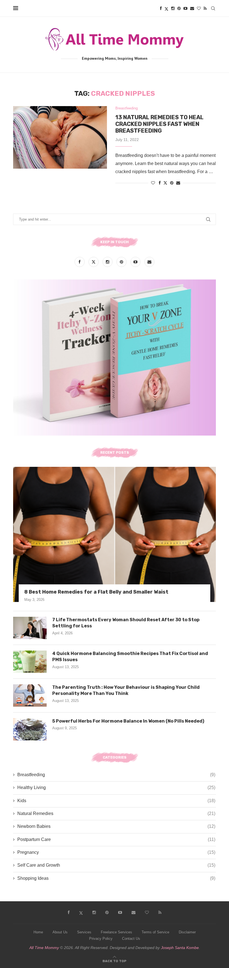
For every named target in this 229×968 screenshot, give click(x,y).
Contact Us (131, 938)
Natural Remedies (116, 813)
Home (38, 932)
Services (84, 932)
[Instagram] (173, 8)
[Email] (192, 8)
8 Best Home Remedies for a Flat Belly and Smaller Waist (96, 592)
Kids (116, 800)
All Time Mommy (44, 947)
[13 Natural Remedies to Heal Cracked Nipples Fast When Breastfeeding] (60, 137)
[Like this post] (153, 183)
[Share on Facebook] (160, 183)
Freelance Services (116, 932)
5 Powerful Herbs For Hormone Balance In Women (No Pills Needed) (128, 721)
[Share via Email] (178, 183)
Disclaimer (187, 932)
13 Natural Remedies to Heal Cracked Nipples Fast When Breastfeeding (159, 124)
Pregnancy (116, 852)
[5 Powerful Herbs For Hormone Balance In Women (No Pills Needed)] (30, 729)
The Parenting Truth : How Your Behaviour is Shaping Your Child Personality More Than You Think (126, 690)
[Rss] (205, 8)
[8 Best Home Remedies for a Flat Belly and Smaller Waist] (114, 534)
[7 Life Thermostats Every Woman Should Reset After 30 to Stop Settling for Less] (30, 628)
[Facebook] (161, 8)
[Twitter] (166, 8)
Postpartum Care (116, 839)
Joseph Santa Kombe (180, 947)
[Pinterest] (179, 8)
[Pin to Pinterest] (171, 183)
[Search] (213, 8)
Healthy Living (116, 787)
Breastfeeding (116, 774)
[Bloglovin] (199, 8)
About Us (60, 932)
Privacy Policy (101, 938)
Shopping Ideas (116, 878)
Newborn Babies (116, 826)
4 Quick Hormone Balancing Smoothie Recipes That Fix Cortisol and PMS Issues (130, 656)
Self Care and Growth (116, 865)
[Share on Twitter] (165, 182)
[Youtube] (185, 8)
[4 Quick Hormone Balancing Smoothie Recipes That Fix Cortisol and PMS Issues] (30, 662)
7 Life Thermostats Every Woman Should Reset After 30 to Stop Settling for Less (125, 622)
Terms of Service (155, 932)
